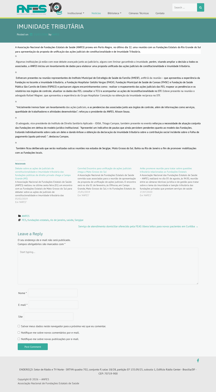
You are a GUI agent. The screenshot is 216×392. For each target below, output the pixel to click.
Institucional (75, 13)
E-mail (23, 304)
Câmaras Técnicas (139, 13)
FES (24, 220)
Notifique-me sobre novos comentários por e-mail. (50, 332)
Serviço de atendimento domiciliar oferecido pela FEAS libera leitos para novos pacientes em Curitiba (138, 226)
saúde (69, 220)
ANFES (55, 34)
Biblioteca (113, 13)
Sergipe (79, 220)
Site (20, 316)
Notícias (96, 13)
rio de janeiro (57, 220)
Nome (22, 293)
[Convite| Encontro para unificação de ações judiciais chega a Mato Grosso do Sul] (109, 182)
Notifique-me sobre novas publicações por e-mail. (50, 339)
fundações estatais (38, 220)
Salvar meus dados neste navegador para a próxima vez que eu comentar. (63, 326)
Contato (160, 13)
